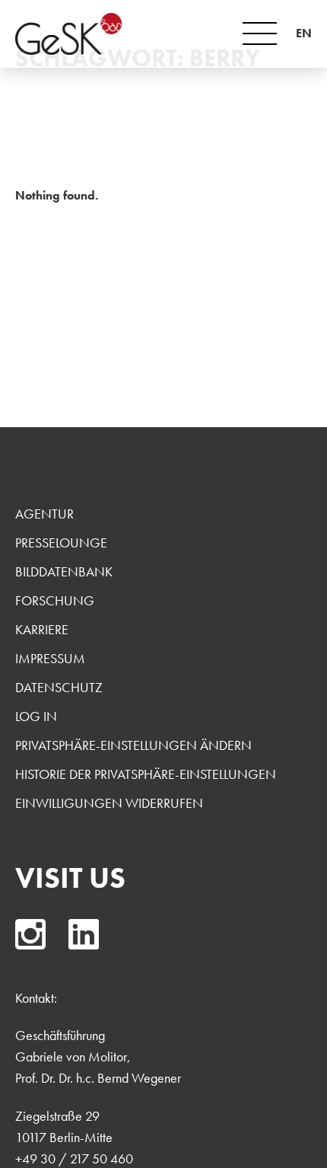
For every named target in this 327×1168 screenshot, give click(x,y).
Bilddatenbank (64, 571)
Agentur (44, 513)
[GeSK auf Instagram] (30, 934)
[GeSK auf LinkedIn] (83, 934)
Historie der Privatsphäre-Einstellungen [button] (145, 774)
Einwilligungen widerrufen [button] (109, 803)
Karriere (41, 629)
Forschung (54, 600)
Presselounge (61, 542)
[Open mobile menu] (260, 33)
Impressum (50, 658)
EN (304, 33)
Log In (36, 716)
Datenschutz (59, 687)
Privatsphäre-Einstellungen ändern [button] (133, 745)
